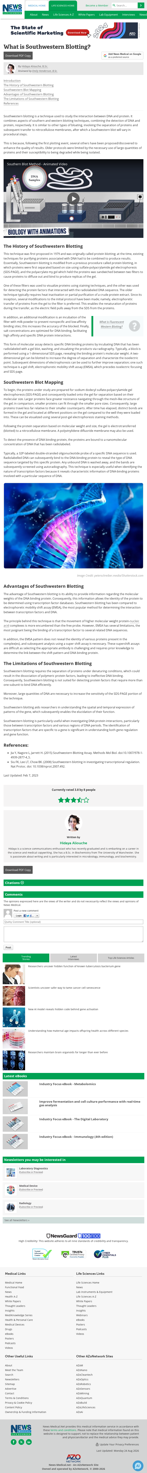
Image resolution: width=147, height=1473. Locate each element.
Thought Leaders (15, 1306)
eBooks (9, 1334)
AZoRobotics (83, 1384)
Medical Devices (14, 1324)
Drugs (8, 1329)
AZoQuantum (84, 1398)
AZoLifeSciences (85, 1407)
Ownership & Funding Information (25, 1412)
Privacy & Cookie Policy (18, 1402)
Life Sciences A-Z (86, 1296)
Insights (10, 1310)
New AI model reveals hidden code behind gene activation (63, 1009)
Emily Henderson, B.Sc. (45, 71)
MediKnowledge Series (18, 1315)
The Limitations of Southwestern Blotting (31, 99)
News (8, 1292)
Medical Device (28, 1185)
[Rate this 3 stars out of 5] (73, 800)
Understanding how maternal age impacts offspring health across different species (78, 1030)
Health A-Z (11, 1296)
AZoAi (79, 1412)
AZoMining (82, 1393)
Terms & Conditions (17, 1398)
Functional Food (14, 1287)
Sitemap (10, 1384)
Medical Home (37, 5)
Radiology (25, 1203)
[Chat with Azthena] (138, 1465)
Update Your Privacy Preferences (119, 1444)
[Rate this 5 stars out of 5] (86, 800)
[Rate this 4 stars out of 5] (80, 800)
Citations (13, 883)
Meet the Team (14, 1370)
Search (9, 1374)
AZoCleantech (84, 1374)
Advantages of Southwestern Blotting (29, 94)
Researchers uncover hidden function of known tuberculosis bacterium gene (74, 966)
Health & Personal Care (19, 1320)
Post (8, 947)
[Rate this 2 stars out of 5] (67, 800)
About (8, 1365)
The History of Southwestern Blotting (29, 85)
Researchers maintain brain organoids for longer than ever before (68, 1052)
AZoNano (81, 1370)
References (11, 103)
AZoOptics (82, 1379)
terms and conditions (63, 1430)
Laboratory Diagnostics (33, 1168)
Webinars (82, 1315)
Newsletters (12, 1379)
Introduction (12, 81)
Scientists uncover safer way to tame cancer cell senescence (64, 987)
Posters (9, 1338)
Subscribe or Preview (31, 1172)
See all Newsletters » (16, 1220)
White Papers (13, 1301)
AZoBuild (81, 1402)
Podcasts (10, 1343)
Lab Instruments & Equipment (94, 1292)
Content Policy (13, 1407)
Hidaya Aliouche (73, 843)
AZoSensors (83, 1388)
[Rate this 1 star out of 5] (61, 800)
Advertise (10, 1388)
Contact (9, 1393)
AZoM (79, 1365)
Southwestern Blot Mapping (22, 90)
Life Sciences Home (62, 5)
